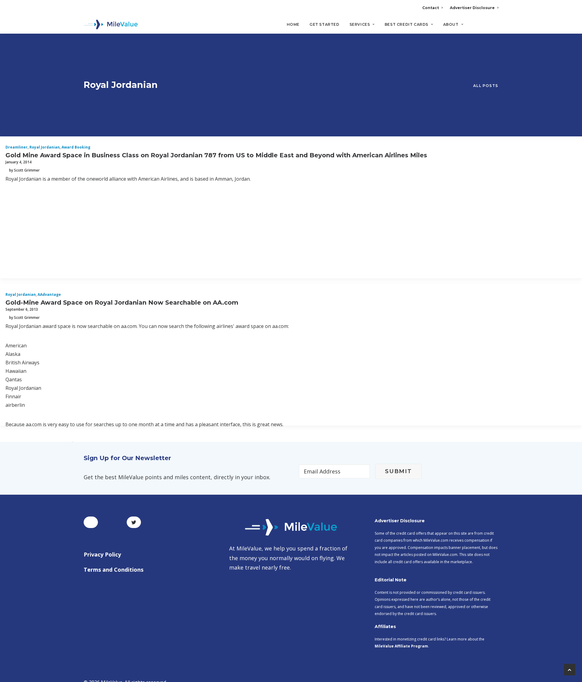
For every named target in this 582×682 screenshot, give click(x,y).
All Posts (485, 85)
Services (360, 24)
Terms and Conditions (113, 569)
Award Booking (76, 147)
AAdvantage (49, 294)
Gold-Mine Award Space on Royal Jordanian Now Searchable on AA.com (121, 302)
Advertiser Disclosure (472, 7)
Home (293, 24)
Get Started (324, 24)
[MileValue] (111, 24)
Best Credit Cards (406, 24)
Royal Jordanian (44, 147)
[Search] (494, 27)
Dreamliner (16, 147)
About (451, 24)
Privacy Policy (102, 554)
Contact (430, 7)
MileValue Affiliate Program (401, 646)
